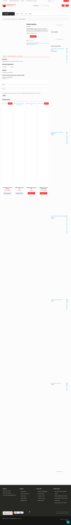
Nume (3, 84)
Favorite (49, 0)
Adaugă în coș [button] (30, 193)
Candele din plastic (41, 43)
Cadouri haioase (24, 498)
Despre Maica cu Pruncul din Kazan (61, 498)
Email (3, 88)
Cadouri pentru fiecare (25, 493)
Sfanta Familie (57, 500)
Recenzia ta (4, 78)
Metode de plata (41, 500)
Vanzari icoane (23, 491)
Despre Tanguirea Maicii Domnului (61, 495)
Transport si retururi (41, 498)
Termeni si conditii (41, 495)
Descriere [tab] (4, 56)
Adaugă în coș (33, 36)
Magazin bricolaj (24, 500)
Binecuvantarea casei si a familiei (61, 502)
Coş (53, 0)
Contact (30, 13)
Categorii (6, 13)
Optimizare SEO (5, 518)
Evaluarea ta (4, 77)
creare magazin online (13, 518)
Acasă (17, 13)
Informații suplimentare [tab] (12, 56)
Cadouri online (23, 495)
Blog (26, 13)
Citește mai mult (7, 193)
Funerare (47, 43)
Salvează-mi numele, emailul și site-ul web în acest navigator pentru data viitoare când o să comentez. (22, 93)
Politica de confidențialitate (42, 491)
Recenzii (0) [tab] (20, 56)
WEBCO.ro (19, 518)
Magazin (21, 13)
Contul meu (66, 0)
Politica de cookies (41, 493)
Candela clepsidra (33, 44)
